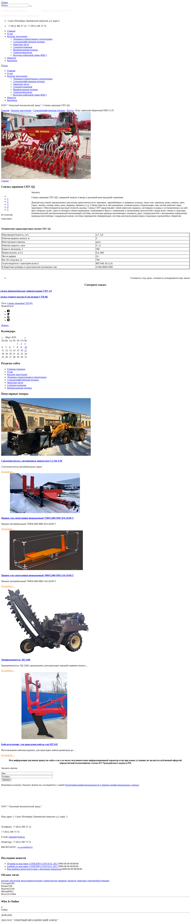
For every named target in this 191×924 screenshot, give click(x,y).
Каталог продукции (17, 36)
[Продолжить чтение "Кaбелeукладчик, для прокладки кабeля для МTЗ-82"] (46, 738)
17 (25, 350)
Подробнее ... (8, 472)
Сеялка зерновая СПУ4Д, (20, 303)
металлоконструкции (31, 880)
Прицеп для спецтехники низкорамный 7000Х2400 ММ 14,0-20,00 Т (37, 575)
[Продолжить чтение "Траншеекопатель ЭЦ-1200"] (46, 654)
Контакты (12, 60)
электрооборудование (98, 880)
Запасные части (21, 44)
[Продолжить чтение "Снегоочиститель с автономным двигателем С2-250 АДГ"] (46, 455)
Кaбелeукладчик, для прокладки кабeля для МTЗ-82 (29, 744)
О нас (10, 33)
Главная (11, 31)
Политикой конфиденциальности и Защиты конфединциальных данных (102, 785)
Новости (11, 58)
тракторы (82, 880)
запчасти (71, 880)
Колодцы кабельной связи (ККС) (30, 55)
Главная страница (16, 369)
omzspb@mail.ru (18, 10)
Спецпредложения (22, 47)
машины (62, 880)
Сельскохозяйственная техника (29, 41)
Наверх (5, 325)
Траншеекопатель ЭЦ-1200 (15, 659)
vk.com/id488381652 (29, 15)
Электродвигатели (22, 52)
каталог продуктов (10, 880)
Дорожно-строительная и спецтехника (32, 39)
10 (25, 347)
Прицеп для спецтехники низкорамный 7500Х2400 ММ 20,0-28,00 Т (37, 518)
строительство (50, 880)
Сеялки (5, 181)
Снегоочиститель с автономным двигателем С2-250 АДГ (32, 461)
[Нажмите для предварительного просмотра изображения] (46, 178)
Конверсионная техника (25, 50)
